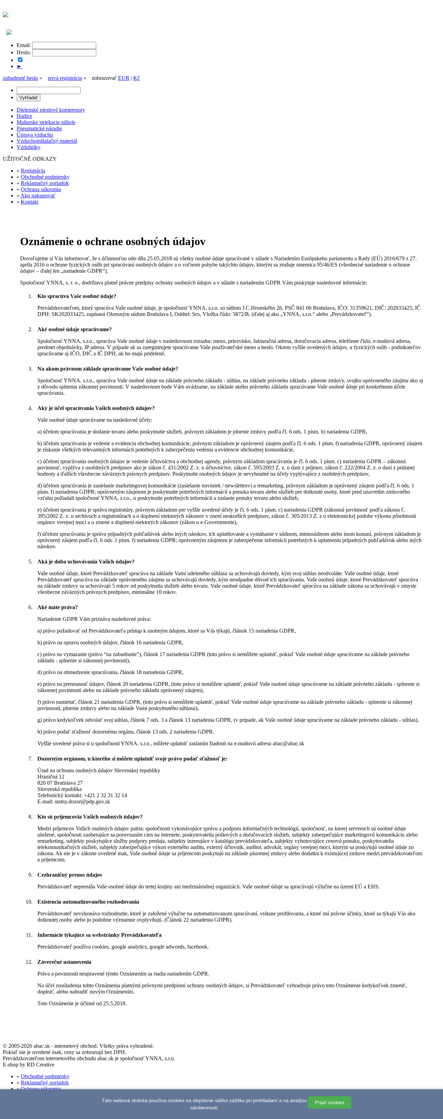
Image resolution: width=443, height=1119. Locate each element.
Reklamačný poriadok (45, 183)
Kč (136, 78)
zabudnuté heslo (20, 78)
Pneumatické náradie (39, 128)
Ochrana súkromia (41, 189)
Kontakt (29, 202)
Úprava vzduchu (35, 135)
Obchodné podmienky (45, 177)
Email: (24, 45)
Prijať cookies (329, 1102)
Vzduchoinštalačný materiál (47, 141)
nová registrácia (65, 78)
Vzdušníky (28, 147)
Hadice (24, 116)
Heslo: (24, 52)
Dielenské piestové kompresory (51, 110)
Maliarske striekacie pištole (46, 122)
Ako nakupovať (37, 195)
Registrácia (33, 171)
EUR (123, 78)
